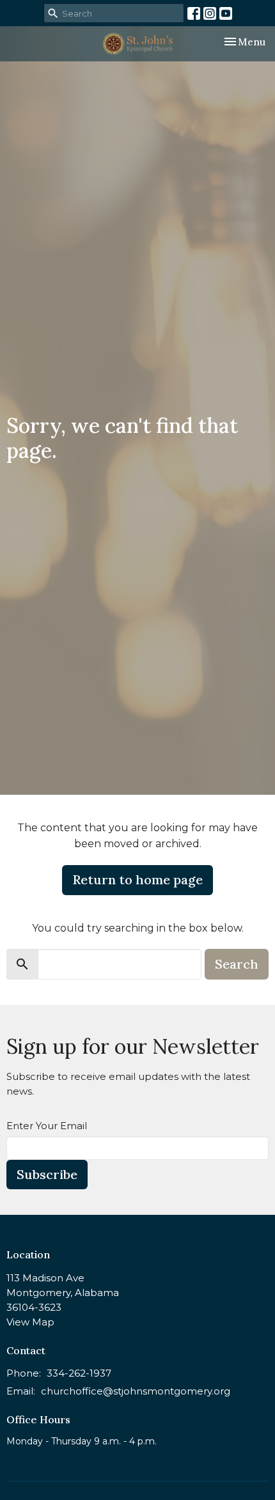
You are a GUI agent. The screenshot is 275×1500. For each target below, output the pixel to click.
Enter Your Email (46, 1126)
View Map (30, 1322)
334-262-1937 (79, 1373)
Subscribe (47, 1174)
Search (236, 964)
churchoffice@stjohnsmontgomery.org (135, 1391)
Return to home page (137, 879)
